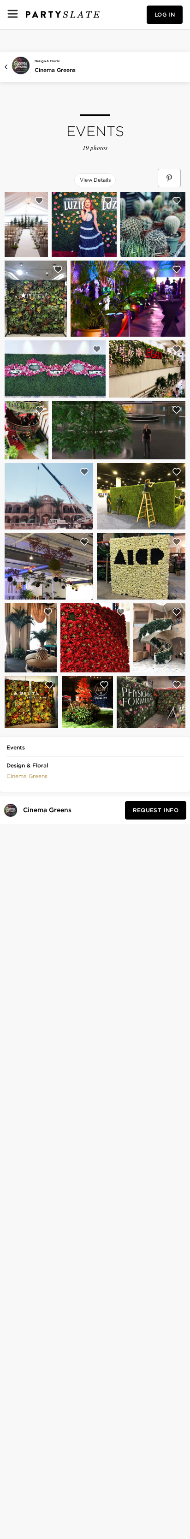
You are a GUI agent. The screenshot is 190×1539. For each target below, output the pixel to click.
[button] (27, 775)
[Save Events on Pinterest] (169, 178)
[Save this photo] (39, 200)
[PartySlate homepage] (63, 14)
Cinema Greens (55, 69)
